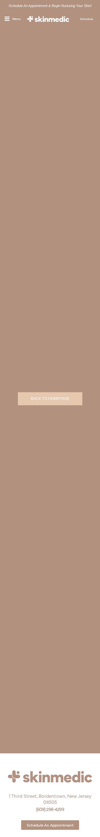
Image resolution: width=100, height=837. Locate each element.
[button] (86, 19)
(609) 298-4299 (50, 809)
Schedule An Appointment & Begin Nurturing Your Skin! (50, 6)
